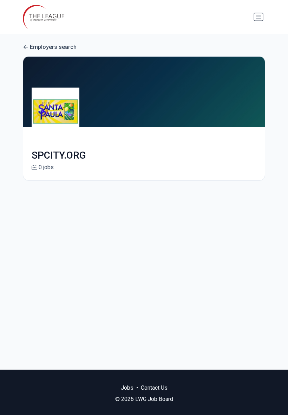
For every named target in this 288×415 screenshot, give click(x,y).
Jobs (127, 387)
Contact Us (154, 387)
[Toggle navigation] (258, 17)
